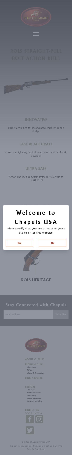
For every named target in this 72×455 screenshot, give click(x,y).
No (52, 242)
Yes (19, 242)
